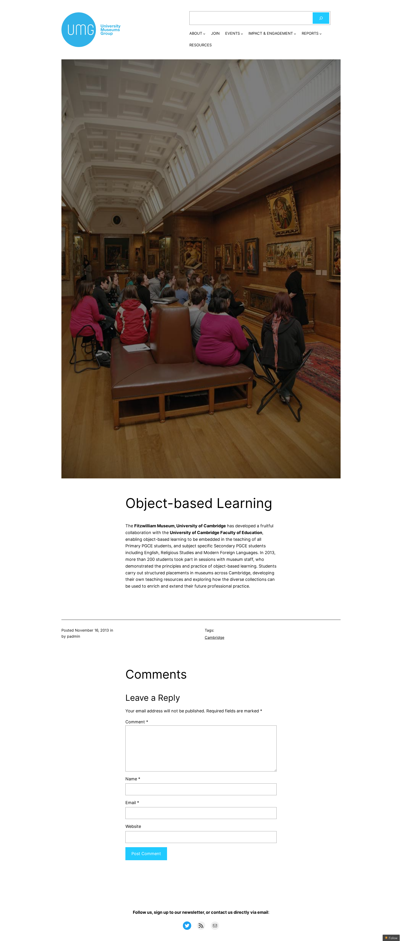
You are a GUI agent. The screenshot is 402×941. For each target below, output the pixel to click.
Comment (136, 721)
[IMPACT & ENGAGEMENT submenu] (295, 33)
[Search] (321, 18)
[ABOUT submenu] (204, 33)
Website (133, 826)
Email (132, 802)
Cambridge (214, 637)
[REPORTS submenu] (320, 33)
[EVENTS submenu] (242, 33)
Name (132, 778)
